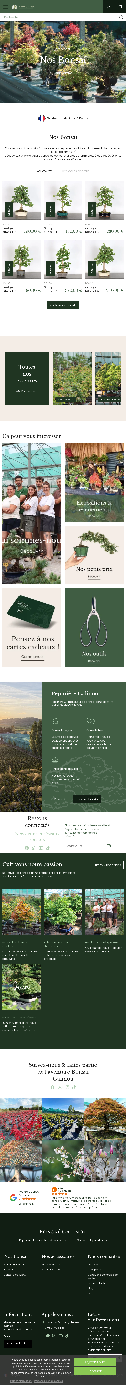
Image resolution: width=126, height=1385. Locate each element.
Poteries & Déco (51, 1269)
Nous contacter (97, 1283)
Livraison (93, 1264)
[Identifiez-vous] (109, 6)
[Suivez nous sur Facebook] (26, 847)
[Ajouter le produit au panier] (34, 188)
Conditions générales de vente (103, 1276)
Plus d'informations (21, 1380)
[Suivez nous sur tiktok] (48, 847)
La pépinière (95, 1269)
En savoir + (61, 799)
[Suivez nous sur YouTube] (40, 847)
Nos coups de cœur (75, 171)
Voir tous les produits (63, 305)
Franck (62, 1188)
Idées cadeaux (51, 1264)
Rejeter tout (95, 1362)
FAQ (90, 1293)
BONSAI (8, 1269)
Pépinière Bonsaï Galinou (29, 1193)
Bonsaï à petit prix (15, 1274)
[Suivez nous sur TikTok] (74, 1087)
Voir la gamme (63, 73)
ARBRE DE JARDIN (14, 1264)
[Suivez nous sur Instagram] (33, 847)
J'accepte (95, 1371)
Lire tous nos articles (108, 865)
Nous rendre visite (87, 799)
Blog (90, 1288)
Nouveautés (44, 171)
